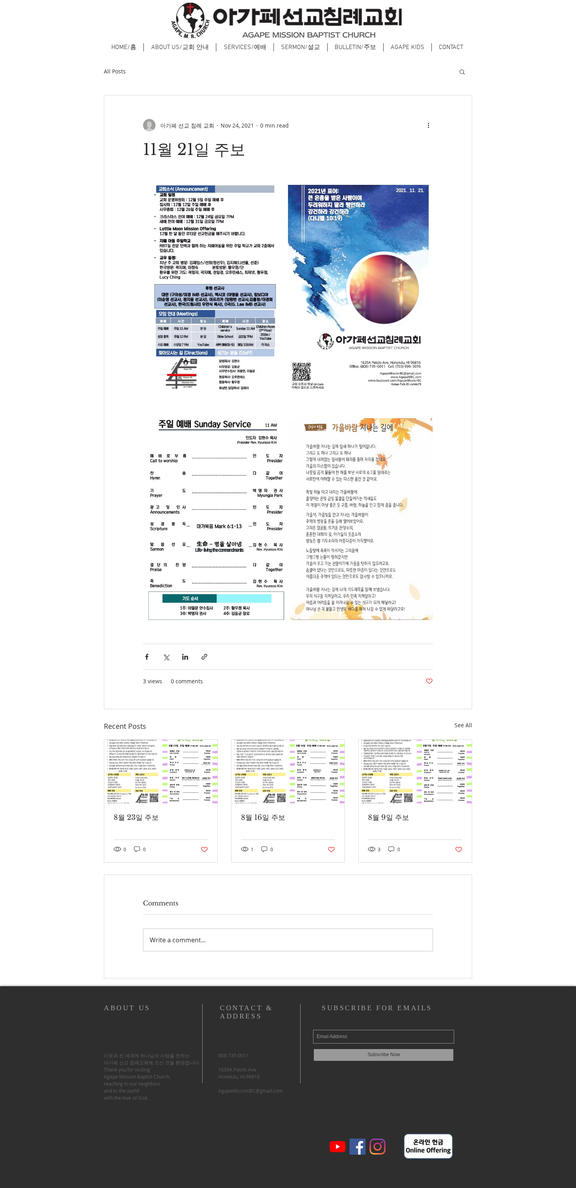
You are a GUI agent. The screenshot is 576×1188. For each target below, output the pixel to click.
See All (463, 725)
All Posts (115, 71)
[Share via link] (204, 657)
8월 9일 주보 (388, 817)
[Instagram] (378, 1147)
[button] (462, 71)
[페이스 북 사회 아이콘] (358, 1147)
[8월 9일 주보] (415, 771)
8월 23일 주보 (136, 817)
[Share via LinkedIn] (185, 657)
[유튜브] (338, 1147)
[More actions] (428, 125)
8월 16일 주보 (263, 817)
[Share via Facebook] (146, 657)
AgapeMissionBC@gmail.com (250, 1091)
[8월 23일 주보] (160, 771)
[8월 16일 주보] (288, 771)
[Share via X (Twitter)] (166, 657)
